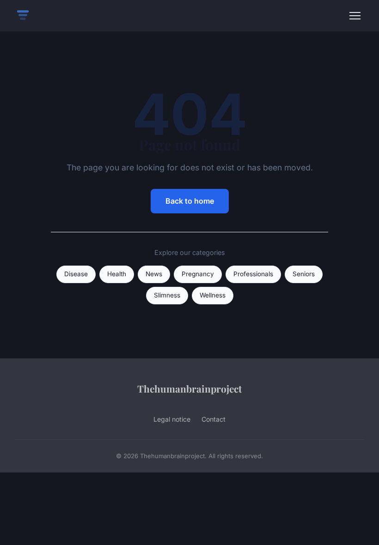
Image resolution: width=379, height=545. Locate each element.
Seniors (304, 274)
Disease (76, 274)
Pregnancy (198, 274)
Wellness (213, 295)
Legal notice (171, 419)
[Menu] (355, 15)
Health (116, 274)
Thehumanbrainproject (189, 388)
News (154, 274)
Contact (214, 419)
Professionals (253, 274)
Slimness (167, 295)
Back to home (189, 201)
